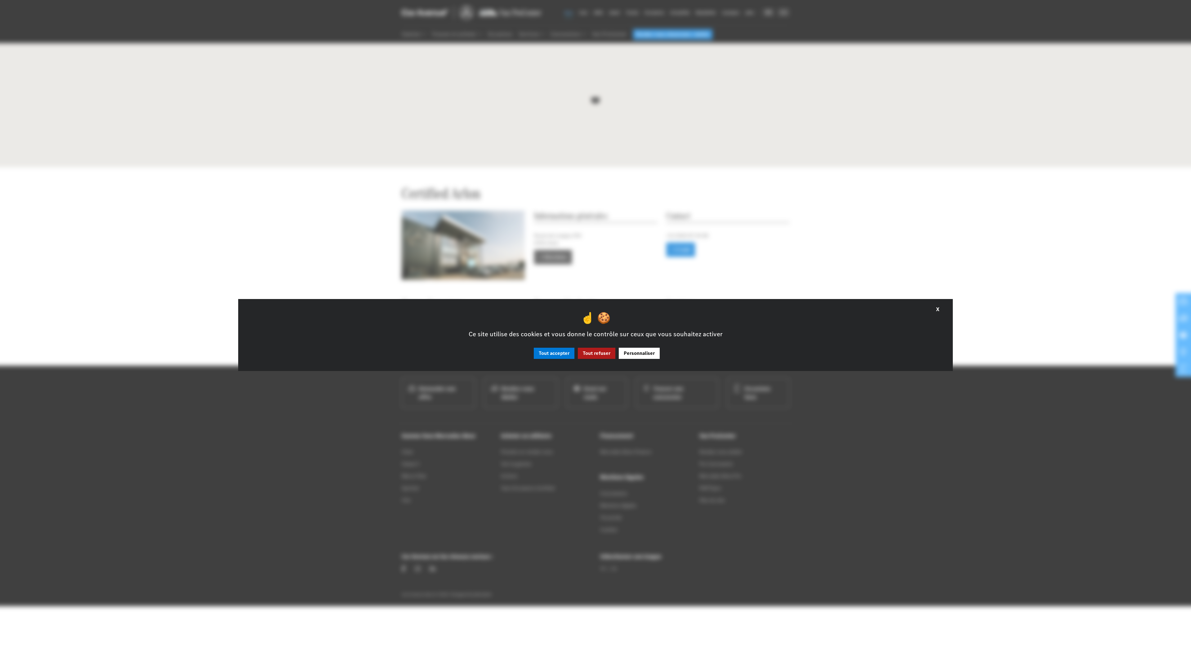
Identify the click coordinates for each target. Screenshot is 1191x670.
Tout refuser (596, 353)
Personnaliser (639, 353)
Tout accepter (554, 353)
